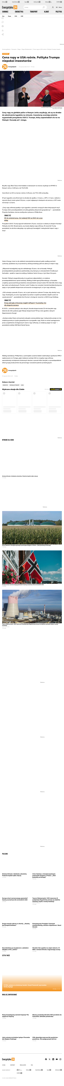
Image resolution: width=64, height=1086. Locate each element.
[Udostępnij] (3, 34)
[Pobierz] (3, 30)
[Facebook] (46, 1059)
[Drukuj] (3, 26)
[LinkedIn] (53, 1059)
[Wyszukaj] (43, 7)
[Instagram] (60, 1059)
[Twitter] (49, 1059)
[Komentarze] (3, 22)
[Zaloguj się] (53, 7)
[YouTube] (56, 1059)
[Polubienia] (3, 18)
